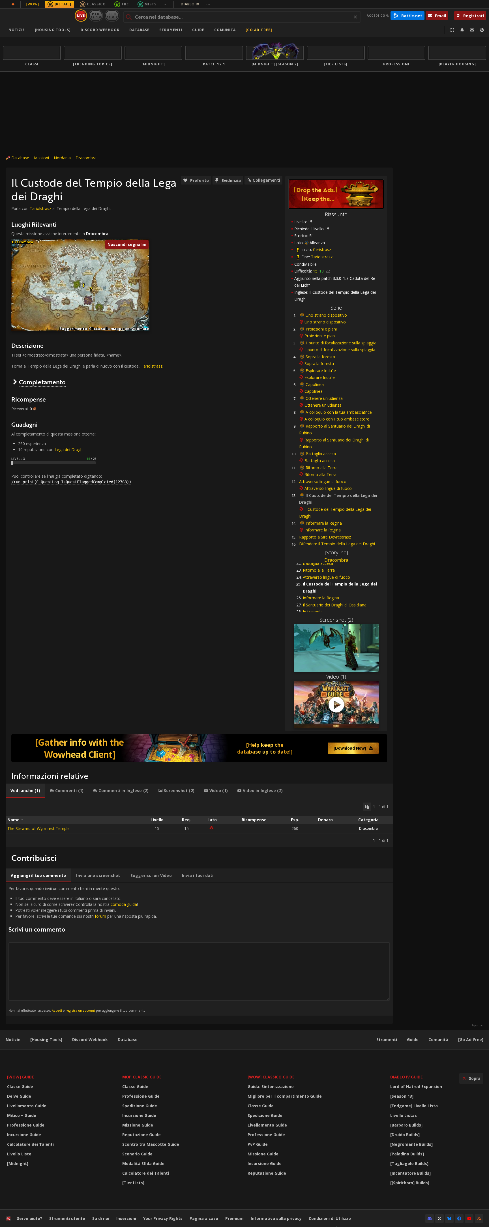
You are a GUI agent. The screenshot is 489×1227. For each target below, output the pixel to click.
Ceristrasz (322, 249)
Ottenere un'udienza (324, 398)
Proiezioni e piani (321, 329)
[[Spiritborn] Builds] (409, 1182)
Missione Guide (137, 1125)
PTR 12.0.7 (112, 15)
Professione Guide (25, 1125)
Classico (96, 4)
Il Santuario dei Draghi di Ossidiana (334, 605)
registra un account (80, 1010)
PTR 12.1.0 (96, 15)
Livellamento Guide (26, 1105)
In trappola (313, 611)
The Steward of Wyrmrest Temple (38, 828)
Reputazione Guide (141, 1134)
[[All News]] (13, 4)
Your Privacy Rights (163, 1218)
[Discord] (429, 1218)
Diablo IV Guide (406, 1077)
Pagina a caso (204, 1218)
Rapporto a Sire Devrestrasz (325, 537)
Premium (234, 1218)
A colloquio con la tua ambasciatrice (339, 412)
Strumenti (386, 1039)
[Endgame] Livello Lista (414, 1105)
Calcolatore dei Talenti (30, 1144)
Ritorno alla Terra (322, 467)
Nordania (62, 157)
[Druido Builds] (405, 1134)
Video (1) (336, 676)
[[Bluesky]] (449, 1218)
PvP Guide (258, 1144)
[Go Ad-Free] (259, 29)
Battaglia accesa (321, 453)
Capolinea (315, 384)
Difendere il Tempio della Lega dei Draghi (337, 543)
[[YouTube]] (469, 1218)
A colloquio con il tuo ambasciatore (336, 419)
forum (100, 916)
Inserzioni (126, 1218)
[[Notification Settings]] (462, 30)
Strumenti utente (67, 1218)
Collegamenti (266, 180)
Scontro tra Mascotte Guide (150, 1144)
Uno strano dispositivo (326, 315)
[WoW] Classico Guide (271, 1077)
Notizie (16, 29)
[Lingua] (482, 30)
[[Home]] (38, 15)
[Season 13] (401, 1096)
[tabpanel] (199, 822)
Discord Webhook (100, 29)
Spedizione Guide (139, 1105)
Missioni (41, 157)
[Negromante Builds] (411, 1144)
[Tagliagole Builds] (409, 1163)
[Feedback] (472, 30)
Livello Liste (19, 1154)
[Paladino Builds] (407, 1154)
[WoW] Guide (20, 1077)
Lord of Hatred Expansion (416, 1086)
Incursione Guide (24, 1134)
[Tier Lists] (133, 1182)
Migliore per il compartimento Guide (285, 1096)
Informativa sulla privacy (276, 1218)
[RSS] (479, 1218)
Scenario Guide (137, 1154)
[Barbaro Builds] (406, 1125)
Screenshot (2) (336, 619)
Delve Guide (19, 1096)
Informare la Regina (324, 523)
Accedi (57, 1010)
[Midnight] (17, 1163)
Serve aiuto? (29, 1218)
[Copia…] (367, 807)
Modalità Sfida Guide (143, 1163)
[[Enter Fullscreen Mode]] (452, 30)
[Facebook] (459, 1218)
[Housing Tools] (46, 1039)
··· (166, 4)
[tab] (25, 791)
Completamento (42, 381)
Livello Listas (403, 1115)
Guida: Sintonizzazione (271, 1086)
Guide (198, 29)
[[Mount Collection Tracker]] (199, 748)
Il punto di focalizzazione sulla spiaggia (341, 343)
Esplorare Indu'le (321, 370)
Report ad (477, 1025)
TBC (125, 4)
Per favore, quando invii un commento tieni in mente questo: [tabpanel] (82, 949)
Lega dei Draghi (69, 449)
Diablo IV (195, 4)
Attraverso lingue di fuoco (322, 481)
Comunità (225, 29)
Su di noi (100, 1218)
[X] (439, 1218)
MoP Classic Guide (142, 1077)
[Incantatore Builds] (410, 1173)
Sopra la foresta (320, 356)
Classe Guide (20, 1086)
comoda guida (124, 904)
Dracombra (86, 157)
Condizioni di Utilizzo (330, 1218)
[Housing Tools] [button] (53, 29)
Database (139, 29)
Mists (150, 4)
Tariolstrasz (322, 256)
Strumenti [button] (170, 29)
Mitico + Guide (21, 1115)
